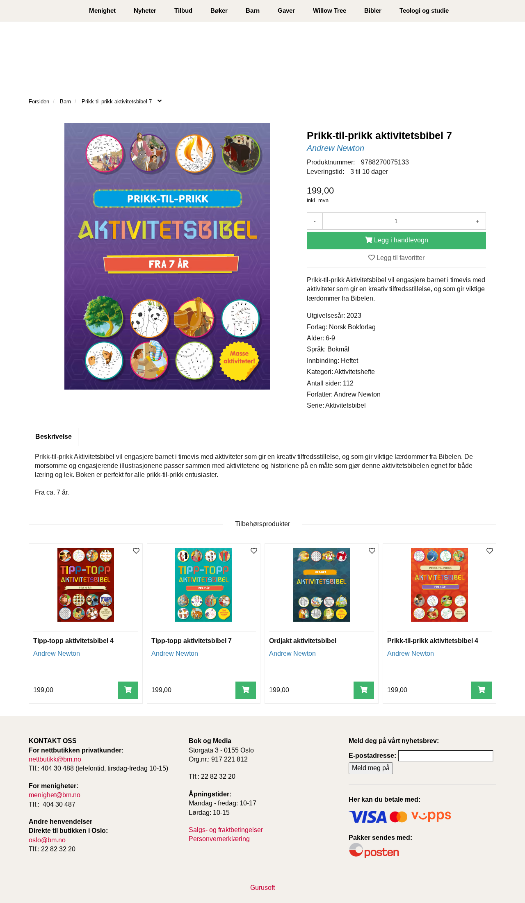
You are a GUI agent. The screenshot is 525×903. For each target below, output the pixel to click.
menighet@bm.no (54, 794)
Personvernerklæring (219, 838)
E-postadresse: (372, 755)
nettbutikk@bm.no (55, 759)
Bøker (219, 10)
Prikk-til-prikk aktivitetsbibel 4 (432, 640)
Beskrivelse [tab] (53, 436)
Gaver (286, 10)
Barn (253, 10)
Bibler (372, 10)
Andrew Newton (335, 148)
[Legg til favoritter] (136, 551)
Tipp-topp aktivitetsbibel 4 (73, 640)
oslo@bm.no (47, 840)
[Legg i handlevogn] (128, 690)
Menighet (102, 10)
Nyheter (145, 10)
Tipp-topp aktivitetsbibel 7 (191, 640)
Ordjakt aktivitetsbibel (302, 640)
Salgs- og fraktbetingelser (226, 829)
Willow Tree (329, 10)
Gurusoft (262, 887)
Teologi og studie (424, 10)
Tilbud (183, 10)
